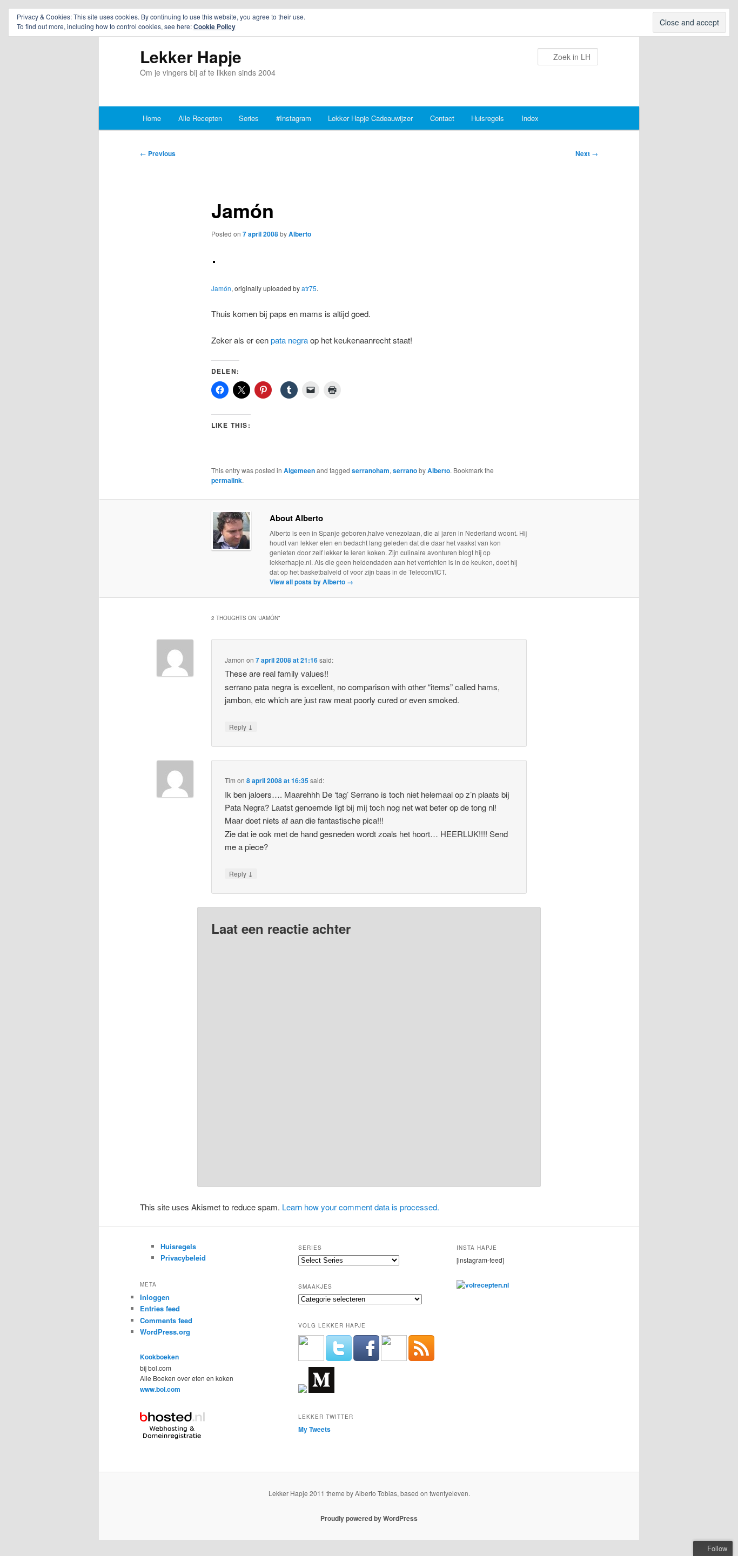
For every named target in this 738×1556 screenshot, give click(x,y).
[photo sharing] (214, 259)
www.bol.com (160, 1389)
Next (586, 153)
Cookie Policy (214, 26)
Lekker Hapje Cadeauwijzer (370, 118)
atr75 (309, 288)
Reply (241, 726)
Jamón (221, 288)
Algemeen (299, 470)
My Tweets (314, 1429)
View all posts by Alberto (311, 582)
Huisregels (487, 118)
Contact (442, 118)
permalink (226, 480)
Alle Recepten (200, 118)
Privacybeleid (183, 1257)
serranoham (371, 470)
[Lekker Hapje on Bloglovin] (302, 1390)
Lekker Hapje (190, 56)
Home (152, 118)
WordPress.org (165, 1331)
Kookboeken (159, 1357)
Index (530, 118)
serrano (405, 470)
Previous (158, 153)
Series (249, 118)
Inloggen (155, 1297)
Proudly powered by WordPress (369, 1518)
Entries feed (160, 1308)
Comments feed (166, 1320)
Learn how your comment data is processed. (360, 1207)
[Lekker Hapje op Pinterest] (394, 1358)
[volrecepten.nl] (483, 1285)
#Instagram (293, 118)
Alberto (300, 234)
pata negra (289, 340)
